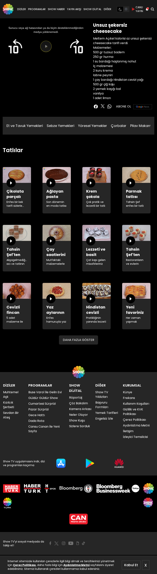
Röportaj (75, 397)
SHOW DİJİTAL (92, 9)
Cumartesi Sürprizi (42, 403)
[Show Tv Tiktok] (83, 543)
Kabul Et (131, 565)
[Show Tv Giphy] (77, 543)
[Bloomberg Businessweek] (117, 488)
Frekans (129, 398)
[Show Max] (148, 503)
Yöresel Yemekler (92, 125)
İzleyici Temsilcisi (135, 437)
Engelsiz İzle (104, 418)
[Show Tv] (8, 9)
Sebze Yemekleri (60, 125)
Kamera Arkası (80, 409)
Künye (127, 392)
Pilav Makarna (142, 125)
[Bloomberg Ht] (76, 488)
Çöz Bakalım (78, 403)
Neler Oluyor (78, 415)
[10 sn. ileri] (76, 46)
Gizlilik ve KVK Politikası (133, 411)
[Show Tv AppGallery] (119, 463)
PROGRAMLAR (37, 9)
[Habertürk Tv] (32, 488)
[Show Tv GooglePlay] (89, 463)
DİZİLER (21, 9)
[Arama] (152, 9)
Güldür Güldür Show (43, 398)
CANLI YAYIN (139, 9)
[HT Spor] (50, 488)
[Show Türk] (7, 503)
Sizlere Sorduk (79, 426)
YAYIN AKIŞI (74, 9)
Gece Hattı (36, 415)
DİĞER (107, 9)
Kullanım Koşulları (136, 403)
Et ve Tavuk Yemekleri (25, 125)
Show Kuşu (77, 420)
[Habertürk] (11, 488)
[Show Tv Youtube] (70, 543)
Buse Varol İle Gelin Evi (45, 392)
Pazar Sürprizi (38, 409)
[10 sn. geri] (15, 46)
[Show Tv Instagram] (63, 543)
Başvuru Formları (101, 404)
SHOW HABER (56, 9)
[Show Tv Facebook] (50, 543)
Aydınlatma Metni (76, 565)
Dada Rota (36, 421)
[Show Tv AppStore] (60, 463)
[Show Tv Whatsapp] (109, 106)
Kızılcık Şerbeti (8, 404)
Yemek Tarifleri (106, 413)
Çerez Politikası (24, 565)
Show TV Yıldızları (101, 394)
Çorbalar (118, 125)
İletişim (128, 431)
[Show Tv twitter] (103, 106)
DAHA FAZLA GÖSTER (78, 340)
